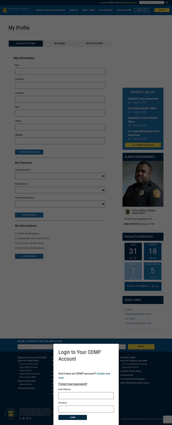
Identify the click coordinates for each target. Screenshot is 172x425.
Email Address (64, 389)
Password (62, 403)
